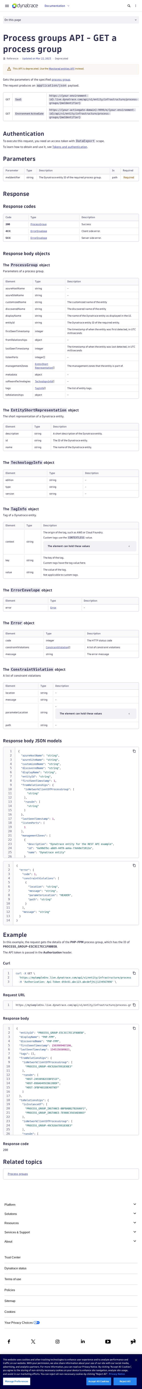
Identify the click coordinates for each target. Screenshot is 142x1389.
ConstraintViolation (57, 647)
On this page (12, 19)
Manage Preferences (16, 1381)
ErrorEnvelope (39, 231)
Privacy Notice (117, 1374)
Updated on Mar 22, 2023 (36, 58)
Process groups (18, 1173)
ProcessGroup (39, 224)
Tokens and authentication (69, 147)
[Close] (136, 1360)
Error (53, 608)
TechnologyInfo (44, 381)
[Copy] (134, 751)
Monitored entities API (61, 68)
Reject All (125, 1381)
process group (61, 79)
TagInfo (39, 388)
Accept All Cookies (98, 1381)
